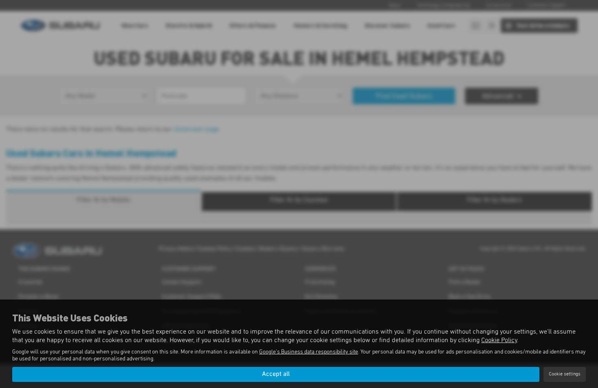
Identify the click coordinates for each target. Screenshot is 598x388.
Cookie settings (565, 374)
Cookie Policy (499, 340)
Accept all (276, 374)
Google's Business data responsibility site (308, 352)
